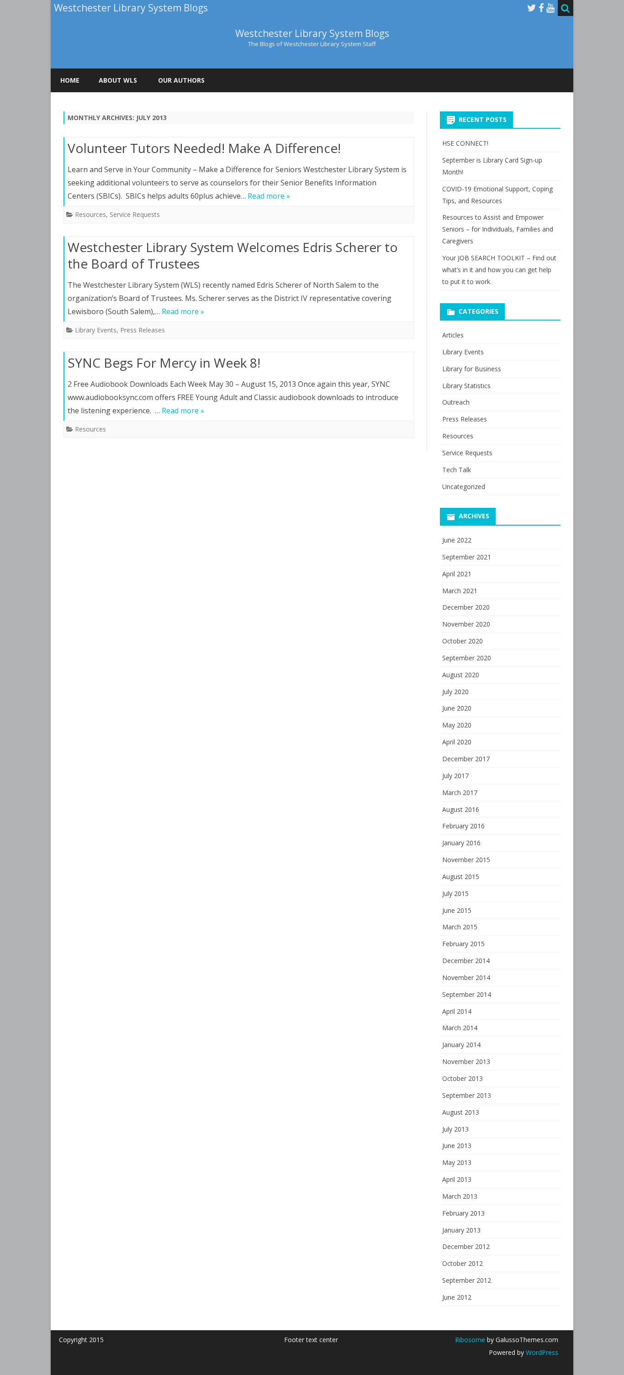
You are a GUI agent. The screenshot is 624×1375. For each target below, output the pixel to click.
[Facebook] (541, 7)
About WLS (118, 80)
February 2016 (463, 826)
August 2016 (460, 809)
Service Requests (135, 214)
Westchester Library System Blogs (312, 33)
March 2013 (459, 1196)
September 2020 (466, 657)
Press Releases (142, 330)
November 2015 (466, 859)
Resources (90, 214)
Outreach (456, 402)
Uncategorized (463, 486)
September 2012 (466, 1280)
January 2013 (461, 1230)
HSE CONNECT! (465, 143)
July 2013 (455, 1129)
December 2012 (466, 1246)
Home (69, 80)
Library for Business (471, 368)
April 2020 (456, 742)
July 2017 (455, 775)
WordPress (541, 1352)
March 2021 (459, 590)
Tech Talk (456, 469)
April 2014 (456, 1011)
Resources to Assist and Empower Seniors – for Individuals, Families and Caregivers (497, 229)
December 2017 (466, 758)
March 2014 (459, 1027)
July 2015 (455, 893)
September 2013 (466, 1095)
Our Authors (181, 80)
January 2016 (461, 842)
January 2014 (461, 1044)
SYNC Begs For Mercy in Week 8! (164, 362)
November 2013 (466, 1061)
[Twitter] (531, 7)
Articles (453, 335)
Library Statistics (466, 385)
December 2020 (466, 607)
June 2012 (456, 1297)
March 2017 (459, 792)
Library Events (95, 330)
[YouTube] (550, 7)
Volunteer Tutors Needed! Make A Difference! (204, 148)
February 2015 (463, 943)
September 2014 (466, 994)
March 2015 (459, 926)
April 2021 (456, 573)
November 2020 (466, 624)
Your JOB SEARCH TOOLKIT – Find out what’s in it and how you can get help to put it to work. (499, 269)
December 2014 (466, 960)
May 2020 (456, 725)
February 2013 (463, 1213)
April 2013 (456, 1179)
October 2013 (462, 1078)
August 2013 (460, 1112)
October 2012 (462, 1263)
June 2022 (456, 540)
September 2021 (466, 557)
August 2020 (460, 674)
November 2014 (466, 977)
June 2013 (456, 1145)
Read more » (269, 196)
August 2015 (460, 876)
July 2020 (455, 691)
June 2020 (456, 708)
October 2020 (462, 641)
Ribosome (470, 1339)
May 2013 (456, 1162)
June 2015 (456, 910)
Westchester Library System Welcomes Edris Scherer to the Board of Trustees (233, 255)
